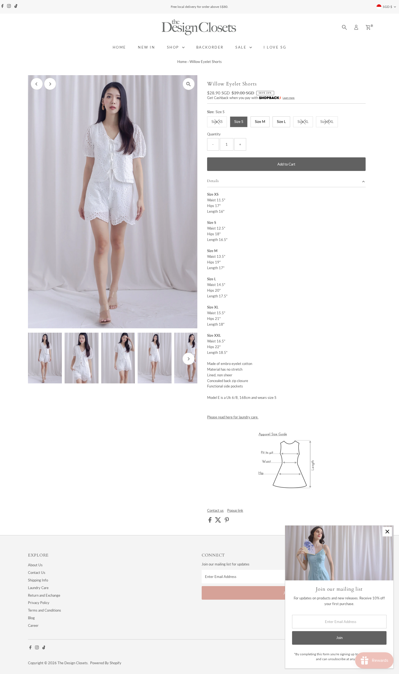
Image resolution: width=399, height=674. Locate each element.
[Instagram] (9, 6)
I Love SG (275, 47)
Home (182, 61)
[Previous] (37, 84)
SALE (241, 47)
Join (339, 637)
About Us (35, 565)
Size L (281, 121)
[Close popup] (387, 531)
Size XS (219, 122)
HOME (119, 47)
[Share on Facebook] (210, 521)
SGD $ (387, 7)
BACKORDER (210, 47)
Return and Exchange (44, 595)
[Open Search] (344, 27)
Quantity (214, 134)
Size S (238, 121)
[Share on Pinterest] (227, 521)
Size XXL (329, 122)
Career (33, 625)
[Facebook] (2, 6)
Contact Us (36, 572)
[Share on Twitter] (218, 521)
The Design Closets (73, 663)
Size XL (305, 122)
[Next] (50, 84)
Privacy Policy (38, 602)
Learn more (288, 97)
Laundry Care (38, 588)
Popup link (235, 510)
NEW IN (146, 47)
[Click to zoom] (188, 84)
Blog (31, 618)
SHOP (174, 47)
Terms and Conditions (44, 610)
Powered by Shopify (105, 663)
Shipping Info (38, 580)
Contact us (215, 510)
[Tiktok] (16, 6)
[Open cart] (368, 27)
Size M (260, 121)
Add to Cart (286, 164)
